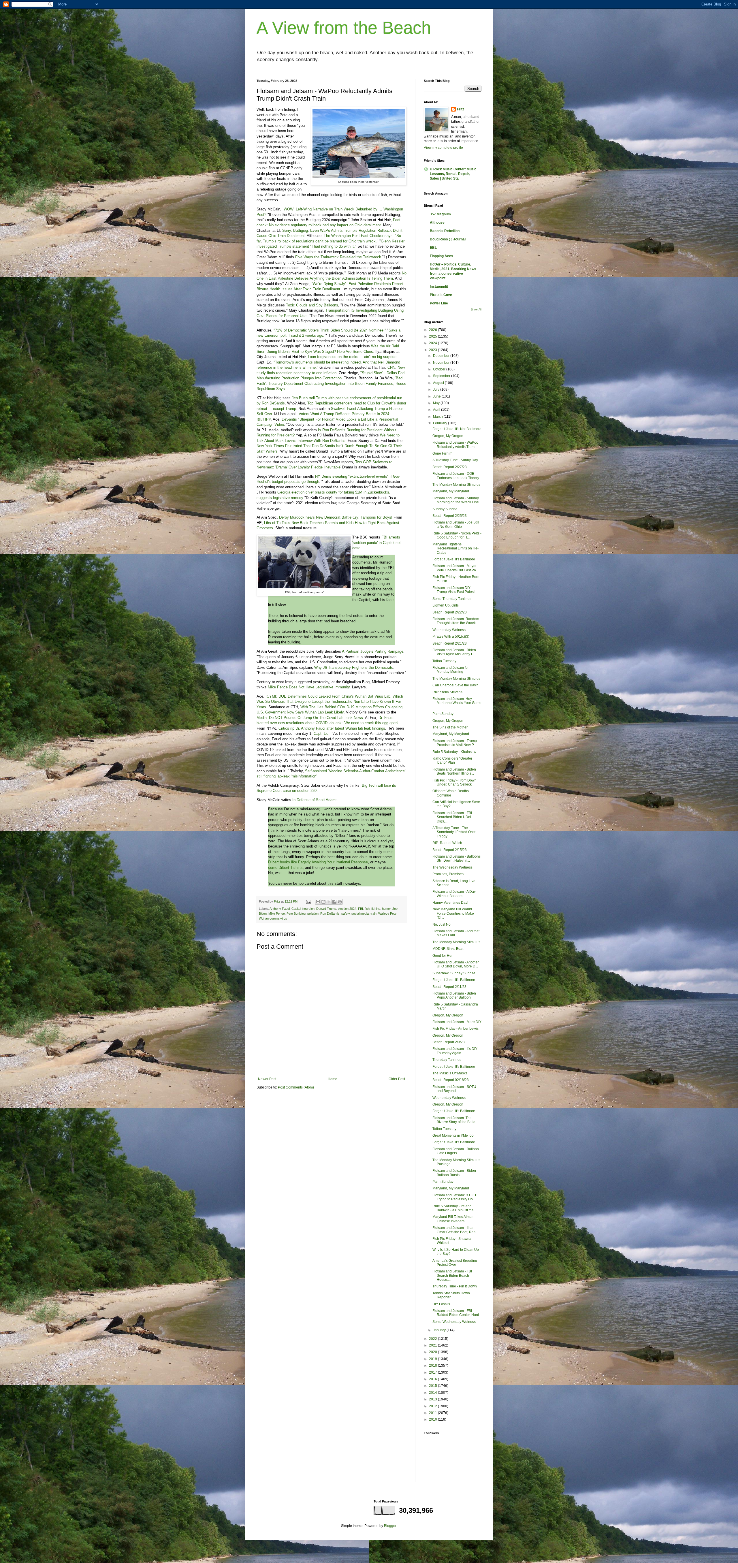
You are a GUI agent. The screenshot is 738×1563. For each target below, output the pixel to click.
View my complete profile (443, 148)
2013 (433, 1399)
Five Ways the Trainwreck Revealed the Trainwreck (338, 257)
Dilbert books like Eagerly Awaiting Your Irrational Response (318, 862)
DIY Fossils (441, 1304)
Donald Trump (326, 908)
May (436, 403)
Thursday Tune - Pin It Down (454, 1286)
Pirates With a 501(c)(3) (450, 636)
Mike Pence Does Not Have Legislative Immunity (309, 687)
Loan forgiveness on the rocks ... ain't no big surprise (352, 357)
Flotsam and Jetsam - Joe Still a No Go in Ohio (455, 524)
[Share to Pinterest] (340, 902)
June (437, 396)
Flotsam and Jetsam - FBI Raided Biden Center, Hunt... (456, 1313)
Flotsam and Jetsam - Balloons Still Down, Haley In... (456, 858)
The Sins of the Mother (450, 727)
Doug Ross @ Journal (448, 239)
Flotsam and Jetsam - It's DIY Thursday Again (454, 1051)
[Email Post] (308, 901)
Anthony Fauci (280, 908)
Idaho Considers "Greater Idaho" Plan (452, 760)
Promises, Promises (448, 874)
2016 (433, 1379)
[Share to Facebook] (334, 902)
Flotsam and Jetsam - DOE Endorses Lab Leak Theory (455, 476)
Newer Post (267, 1079)
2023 (433, 350)
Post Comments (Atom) (296, 1087)
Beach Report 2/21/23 (449, 643)
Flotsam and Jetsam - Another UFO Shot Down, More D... (455, 964)
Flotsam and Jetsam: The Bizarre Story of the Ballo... (455, 1120)
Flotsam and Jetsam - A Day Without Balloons (454, 894)
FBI (360, 908)
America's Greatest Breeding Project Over (454, 1263)
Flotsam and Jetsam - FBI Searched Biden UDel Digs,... (452, 817)
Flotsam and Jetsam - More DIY (456, 1022)
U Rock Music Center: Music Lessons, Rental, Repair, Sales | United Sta (453, 173)
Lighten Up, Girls (445, 605)
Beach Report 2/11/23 (449, 987)
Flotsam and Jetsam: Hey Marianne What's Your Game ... (456, 703)
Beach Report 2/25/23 (449, 516)
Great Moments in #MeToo (453, 1135)
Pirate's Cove (441, 295)
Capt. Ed (321, 733)
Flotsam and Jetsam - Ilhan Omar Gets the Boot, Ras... (455, 1230)
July (436, 389)
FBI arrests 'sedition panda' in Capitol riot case (376, 542)
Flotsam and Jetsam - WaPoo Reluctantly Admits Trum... (455, 444)
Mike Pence (276, 913)
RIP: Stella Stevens (447, 692)
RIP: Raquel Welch (447, 843)
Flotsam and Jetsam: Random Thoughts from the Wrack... (455, 621)
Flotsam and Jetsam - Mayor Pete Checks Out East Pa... (455, 568)
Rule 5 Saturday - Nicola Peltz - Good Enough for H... (456, 535)
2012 (433, 1406)
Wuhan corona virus (273, 918)
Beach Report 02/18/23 (450, 1080)
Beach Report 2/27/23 (449, 467)
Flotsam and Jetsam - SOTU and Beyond (454, 1089)
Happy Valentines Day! (450, 903)
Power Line (439, 303)
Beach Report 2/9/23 (448, 1042)
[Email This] (318, 902)
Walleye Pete (387, 913)
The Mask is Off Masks (449, 1073)
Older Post (397, 1079)
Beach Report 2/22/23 (449, 612)
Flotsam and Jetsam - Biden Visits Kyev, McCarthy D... (454, 652)
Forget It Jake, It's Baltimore (453, 559)
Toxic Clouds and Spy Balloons (312, 305)
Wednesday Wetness (449, 630)
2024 (433, 343)
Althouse (437, 223)
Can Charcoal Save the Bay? (455, 685)
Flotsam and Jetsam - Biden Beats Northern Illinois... (454, 771)
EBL (433, 248)
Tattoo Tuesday (444, 661)
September (442, 376)
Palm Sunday (442, 714)
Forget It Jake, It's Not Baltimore (456, 429)
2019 (433, 1359)
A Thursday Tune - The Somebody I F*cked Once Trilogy (454, 832)
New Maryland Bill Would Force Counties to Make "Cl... (453, 913)
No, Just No (441, 924)
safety (345, 913)
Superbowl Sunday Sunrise (453, 973)
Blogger (390, 1526)
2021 (433, 1345)
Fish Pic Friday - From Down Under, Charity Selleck (454, 782)
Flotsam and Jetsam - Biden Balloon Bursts (454, 1173)
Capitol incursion (303, 908)
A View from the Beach (344, 27)
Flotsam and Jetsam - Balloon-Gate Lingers (456, 1151)
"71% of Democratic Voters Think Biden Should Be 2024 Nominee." (330, 330)
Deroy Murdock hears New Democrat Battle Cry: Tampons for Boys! (335, 517)
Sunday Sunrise (445, 509)
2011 (433, 1413)
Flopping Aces (441, 256)
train (373, 913)
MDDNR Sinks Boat (447, 949)
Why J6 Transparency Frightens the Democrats (353, 667)
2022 (433, 1339)
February (440, 423)
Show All (476, 309)
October (439, 369)
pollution (313, 913)
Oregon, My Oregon (447, 436)
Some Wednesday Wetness (454, 1322)
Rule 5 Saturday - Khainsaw (454, 752)
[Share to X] (329, 902)
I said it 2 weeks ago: (306, 335)
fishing (375, 908)
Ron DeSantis (330, 913)
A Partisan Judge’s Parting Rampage (372, 651)
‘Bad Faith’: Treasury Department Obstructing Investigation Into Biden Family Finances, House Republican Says (331, 383)
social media (360, 913)
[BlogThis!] (323, 902)
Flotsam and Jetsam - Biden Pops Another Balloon (454, 995)
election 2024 (347, 908)
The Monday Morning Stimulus (456, 485)
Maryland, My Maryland (450, 491)
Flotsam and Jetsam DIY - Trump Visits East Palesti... (455, 590)
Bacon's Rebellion (445, 231)
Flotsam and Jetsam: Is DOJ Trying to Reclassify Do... (454, 1197)
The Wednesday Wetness (452, 867)
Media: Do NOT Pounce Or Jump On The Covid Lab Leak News (310, 717)
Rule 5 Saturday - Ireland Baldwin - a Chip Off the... (454, 1208)
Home (332, 1079)
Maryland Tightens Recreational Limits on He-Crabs (455, 548)
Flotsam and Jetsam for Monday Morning (450, 670)
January (440, 1330)
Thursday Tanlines (446, 1060)
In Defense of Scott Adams (315, 800)
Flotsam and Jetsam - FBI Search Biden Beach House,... (452, 1275)
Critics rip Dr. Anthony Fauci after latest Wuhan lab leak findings (331, 728)
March (438, 417)
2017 (433, 1372)
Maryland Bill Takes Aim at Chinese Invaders (452, 1219)
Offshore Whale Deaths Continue (450, 793)
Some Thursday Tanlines (451, 599)
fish (367, 908)
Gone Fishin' (442, 453)
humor (386, 908)
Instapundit (439, 287)
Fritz (460, 109)
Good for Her (442, 956)
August (439, 383)
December (441, 356)
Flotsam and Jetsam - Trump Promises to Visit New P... (454, 743)
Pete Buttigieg (296, 913)
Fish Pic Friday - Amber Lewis (455, 1029)
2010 (433, 1419)
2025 (433, 336)
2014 (433, 1393)
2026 (433, 330)
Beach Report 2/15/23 (449, 850)
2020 (433, 1352)
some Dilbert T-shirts (285, 867)
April (437, 410)
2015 (433, 1386)
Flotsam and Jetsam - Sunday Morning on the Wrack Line (455, 500)
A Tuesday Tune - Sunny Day (455, 460)
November (441, 363)
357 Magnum (440, 214)
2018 (433, 1366)
